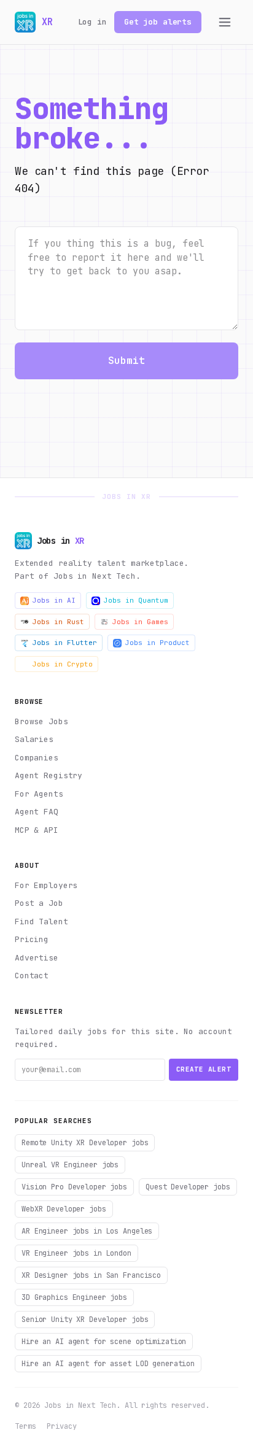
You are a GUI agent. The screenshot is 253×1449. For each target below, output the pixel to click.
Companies (36, 757)
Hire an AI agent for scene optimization (103, 1342)
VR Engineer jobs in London (76, 1253)
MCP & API (36, 830)
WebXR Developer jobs (63, 1209)
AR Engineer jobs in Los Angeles (86, 1231)
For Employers (46, 885)
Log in (92, 22)
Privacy (61, 1426)
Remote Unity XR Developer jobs (84, 1143)
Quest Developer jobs (188, 1187)
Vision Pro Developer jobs (74, 1187)
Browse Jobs (41, 721)
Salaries (34, 739)
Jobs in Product (157, 642)
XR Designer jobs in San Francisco (91, 1275)
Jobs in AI (54, 600)
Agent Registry (48, 775)
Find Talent (41, 921)
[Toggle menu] (224, 22)
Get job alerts (158, 22)
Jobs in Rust (58, 621)
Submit (127, 360)
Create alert (203, 1069)
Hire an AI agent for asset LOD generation (108, 1364)
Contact (32, 975)
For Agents (39, 794)
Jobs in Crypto (63, 664)
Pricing (32, 939)
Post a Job (39, 903)
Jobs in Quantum (136, 600)
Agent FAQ (36, 811)
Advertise (36, 957)
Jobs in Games (140, 621)
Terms (25, 1426)
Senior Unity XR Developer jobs (84, 1319)
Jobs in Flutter (65, 642)
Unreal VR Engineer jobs (70, 1165)
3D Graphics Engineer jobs (74, 1297)
